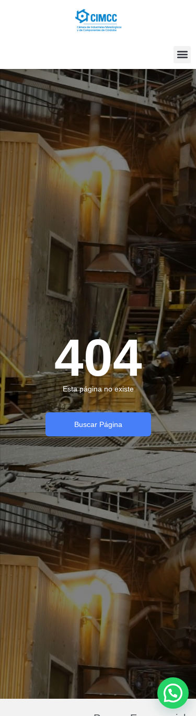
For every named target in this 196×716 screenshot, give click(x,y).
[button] (182, 54)
